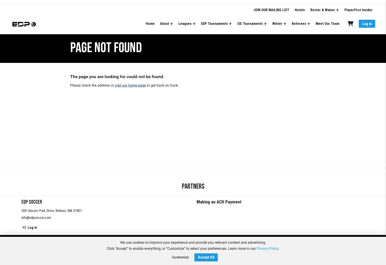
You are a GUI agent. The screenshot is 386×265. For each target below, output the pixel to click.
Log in (367, 24)
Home (150, 23)
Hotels (300, 10)
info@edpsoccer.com (36, 218)
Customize (180, 257)
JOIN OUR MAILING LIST (271, 10)
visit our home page (130, 85)
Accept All (206, 257)
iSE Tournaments (250, 23)
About (164, 23)
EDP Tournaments (214, 23)
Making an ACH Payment (219, 202)
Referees (299, 23)
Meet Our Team (327, 23)
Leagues (185, 23)
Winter (277, 23)
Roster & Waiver (322, 10)
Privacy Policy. (268, 248)
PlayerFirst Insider (358, 10)
